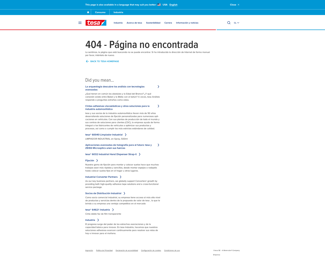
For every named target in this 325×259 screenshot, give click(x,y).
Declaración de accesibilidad (127, 250)
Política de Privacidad (104, 250)
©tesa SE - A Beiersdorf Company (226, 250)
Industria (118, 12)
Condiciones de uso (172, 250)
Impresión (89, 250)
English (173, 4)
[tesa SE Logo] (96, 23)
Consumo (100, 12)
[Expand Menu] (80, 23)
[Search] (229, 23)
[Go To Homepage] (88, 12)
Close (233, 4)
